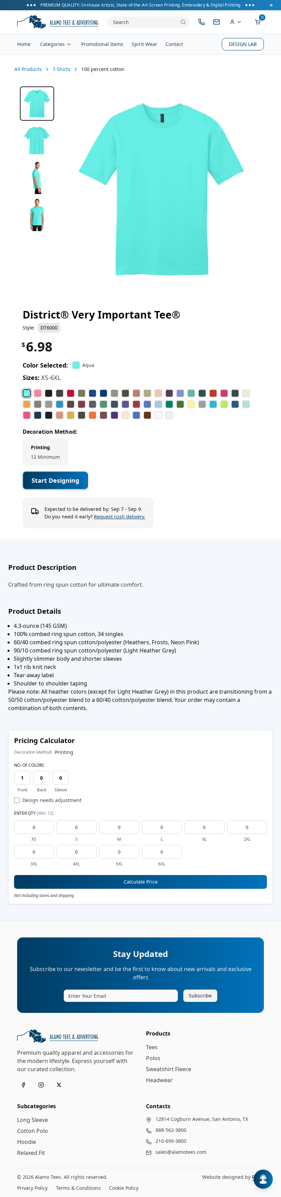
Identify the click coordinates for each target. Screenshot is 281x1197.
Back (41, 790)
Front (22, 790)
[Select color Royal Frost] (136, 415)
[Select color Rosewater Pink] (125, 415)
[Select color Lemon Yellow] (191, 404)
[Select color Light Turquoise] (213, 404)
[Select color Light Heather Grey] (202, 404)
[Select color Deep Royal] (103, 393)
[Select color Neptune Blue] (38, 415)
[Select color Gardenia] (246, 393)
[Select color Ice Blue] (158, 404)
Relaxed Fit (31, 1153)
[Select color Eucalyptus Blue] (191, 393)
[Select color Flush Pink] (224, 393)
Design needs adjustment (52, 800)
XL (204, 839)
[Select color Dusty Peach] (158, 393)
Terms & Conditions (78, 1188)
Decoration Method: (50, 431)
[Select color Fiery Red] (213, 393)
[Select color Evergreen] (202, 393)
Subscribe (200, 995)
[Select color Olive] (81, 415)
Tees (152, 1047)
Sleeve (60, 790)
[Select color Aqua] (27, 393)
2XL (247, 839)
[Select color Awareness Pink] (38, 393)
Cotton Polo (32, 1131)
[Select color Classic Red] (70, 393)
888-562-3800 (171, 1130)
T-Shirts (61, 69)
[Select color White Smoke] (169, 415)
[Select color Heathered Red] (136, 404)
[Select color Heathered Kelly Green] (103, 404)
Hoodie (26, 1142)
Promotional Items (102, 44)
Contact (174, 44)
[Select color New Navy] (49, 415)
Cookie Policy (123, 1188)
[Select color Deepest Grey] (125, 393)
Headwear (159, 1080)
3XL (33, 864)
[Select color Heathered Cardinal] (81, 404)
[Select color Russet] (147, 415)
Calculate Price (141, 881)
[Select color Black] (49, 393)
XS (34, 839)
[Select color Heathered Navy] (114, 404)
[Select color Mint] (246, 404)
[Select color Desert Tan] (147, 393)
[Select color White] (158, 415)
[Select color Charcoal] (60, 393)
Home (23, 44)
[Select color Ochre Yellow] (70, 415)
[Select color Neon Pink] (27, 415)
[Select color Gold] (27, 404)
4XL (76, 864)
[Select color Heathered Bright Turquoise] (60, 404)
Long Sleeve (32, 1120)
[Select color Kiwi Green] (180, 404)
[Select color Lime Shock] (224, 404)
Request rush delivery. (119, 516)
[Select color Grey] (38, 404)
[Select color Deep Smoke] (114, 393)
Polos (153, 1058)
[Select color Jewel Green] (169, 404)
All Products (28, 69)
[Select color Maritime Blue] (235, 404)
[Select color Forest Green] (235, 393)
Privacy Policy (32, 1188)
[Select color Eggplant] (169, 393)
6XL (161, 864)
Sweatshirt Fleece (168, 1069)
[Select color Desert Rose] (136, 393)
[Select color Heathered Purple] (125, 404)
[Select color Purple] (114, 415)
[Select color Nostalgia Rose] (60, 415)
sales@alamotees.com (181, 1152)
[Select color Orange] (92, 415)
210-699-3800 (171, 1141)
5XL (119, 864)
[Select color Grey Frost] (49, 404)
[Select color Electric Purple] (180, 393)
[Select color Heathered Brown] (70, 404)
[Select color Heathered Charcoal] (92, 404)
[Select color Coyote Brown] (81, 393)
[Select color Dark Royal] (92, 393)
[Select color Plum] (103, 415)
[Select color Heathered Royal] (147, 404)
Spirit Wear (144, 44)
